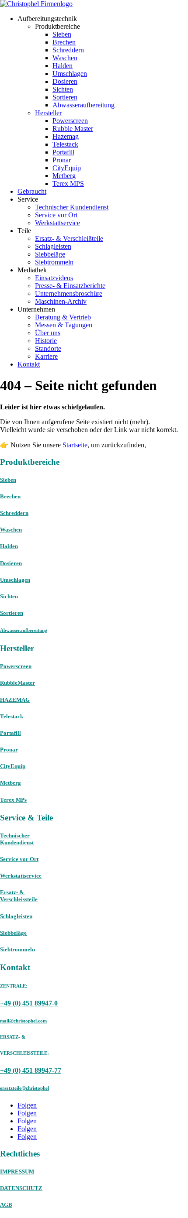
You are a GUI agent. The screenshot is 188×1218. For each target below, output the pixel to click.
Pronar (61, 160)
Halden (62, 65)
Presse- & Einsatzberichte (70, 285)
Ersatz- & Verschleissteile (19, 895)
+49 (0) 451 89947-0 (29, 1003)
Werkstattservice (57, 222)
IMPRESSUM (17, 1171)
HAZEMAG (15, 699)
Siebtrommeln (54, 262)
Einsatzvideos (54, 277)
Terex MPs (13, 799)
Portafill (63, 152)
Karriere (46, 356)
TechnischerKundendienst (17, 839)
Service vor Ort (56, 215)
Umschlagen (69, 73)
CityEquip (66, 168)
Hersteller (48, 113)
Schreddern (68, 50)
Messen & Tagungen (63, 325)
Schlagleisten (53, 246)
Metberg (64, 175)
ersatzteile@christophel (24, 1088)
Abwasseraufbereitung (83, 105)
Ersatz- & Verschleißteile (69, 238)
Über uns (47, 332)
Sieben (61, 34)
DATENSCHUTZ (21, 1188)
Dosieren (64, 81)
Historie (46, 340)
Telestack (65, 144)
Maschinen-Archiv (61, 301)
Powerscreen (70, 120)
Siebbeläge (50, 254)
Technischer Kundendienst (71, 207)
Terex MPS (68, 183)
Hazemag (65, 136)
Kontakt (28, 364)
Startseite (75, 445)
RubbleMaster (17, 682)
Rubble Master (72, 128)
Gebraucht (31, 191)
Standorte (48, 348)
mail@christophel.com (23, 1020)
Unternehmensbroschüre (68, 293)
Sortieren (64, 97)
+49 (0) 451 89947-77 (30, 1070)
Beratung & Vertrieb (63, 317)
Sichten (62, 89)
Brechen (64, 42)
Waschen (64, 58)
